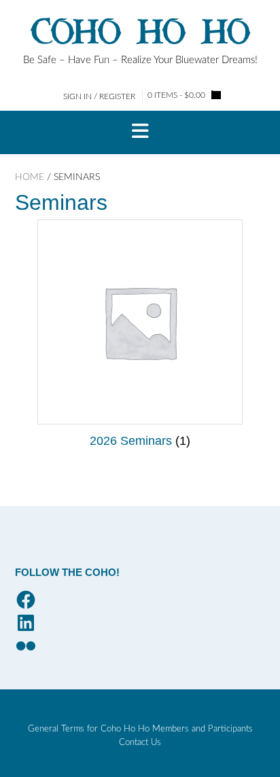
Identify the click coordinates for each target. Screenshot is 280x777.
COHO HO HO (140, 32)
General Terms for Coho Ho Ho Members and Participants (140, 729)
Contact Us (140, 742)
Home (29, 177)
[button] (140, 132)
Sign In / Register (99, 96)
